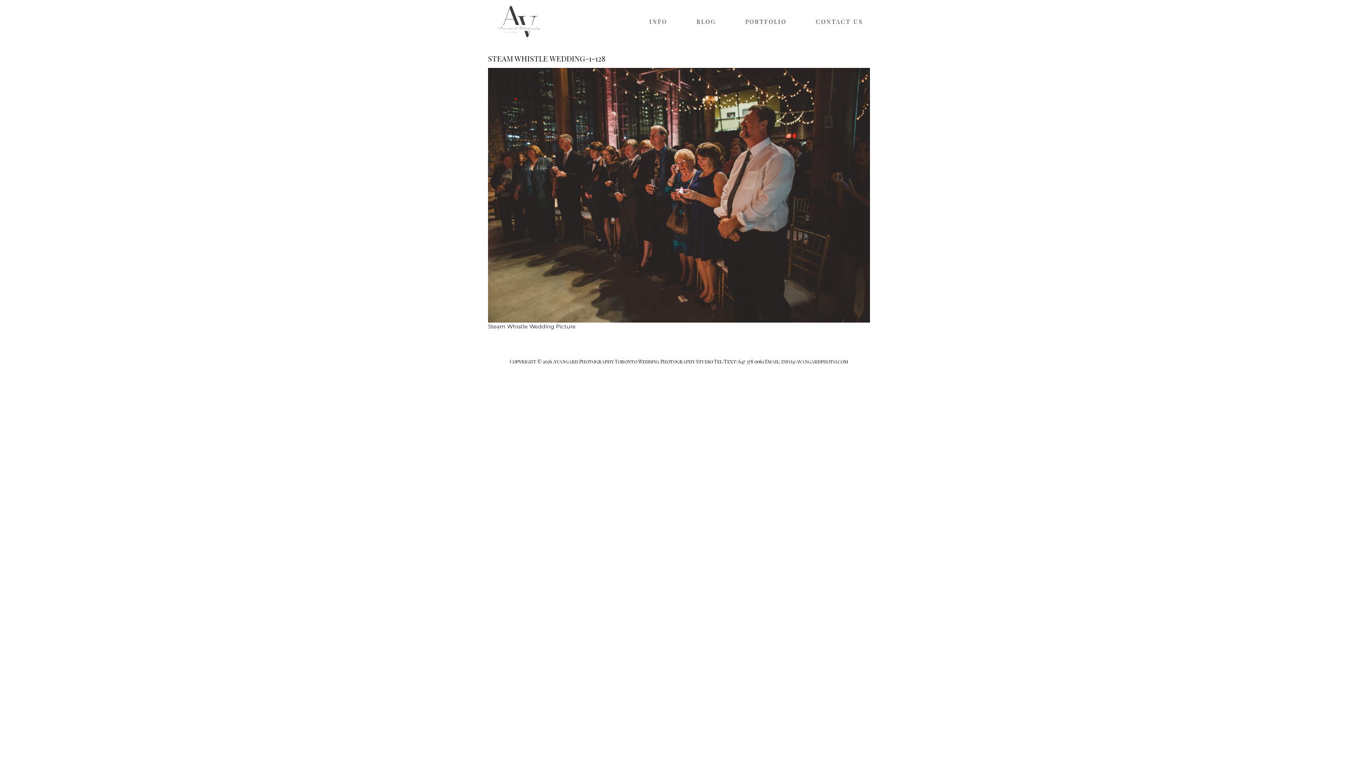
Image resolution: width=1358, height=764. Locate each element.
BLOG (706, 21)
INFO (658, 21)
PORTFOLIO (766, 21)
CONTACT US (839, 21)
